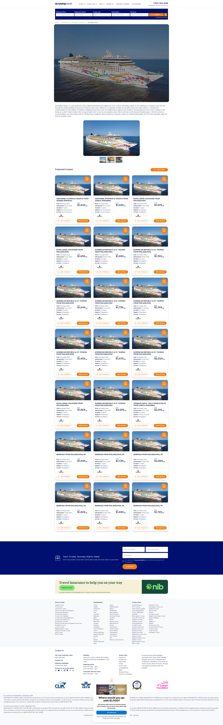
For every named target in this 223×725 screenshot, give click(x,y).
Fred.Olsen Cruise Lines (139, 634)
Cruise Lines (65, 22)
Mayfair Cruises (136, 640)
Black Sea (96, 621)
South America (114, 629)
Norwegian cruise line (78, 22)
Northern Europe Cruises (62, 630)
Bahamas (96, 616)
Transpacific (113, 634)
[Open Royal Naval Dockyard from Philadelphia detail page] (138, 215)
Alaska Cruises (59, 605)
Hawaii (96, 640)
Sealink (151, 623)
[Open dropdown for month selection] (91, 15)
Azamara (134, 614)
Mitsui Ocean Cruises (138, 641)
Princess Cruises (154, 614)
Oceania (112, 618)
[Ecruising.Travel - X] (61, 670)
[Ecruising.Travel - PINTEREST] (70, 670)
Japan (111, 605)
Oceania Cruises (154, 608)
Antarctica (97, 608)
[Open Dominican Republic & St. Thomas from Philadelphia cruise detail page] (111, 237)
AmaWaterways (137, 605)
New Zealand (114, 612)
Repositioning (114, 623)
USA (111, 638)
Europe (96, 636)
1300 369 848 (160, 3)
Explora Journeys (137, 632)
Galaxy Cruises (136, 636)
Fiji (94, 638)
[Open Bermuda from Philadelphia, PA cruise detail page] (73, 441)
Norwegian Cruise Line (156, 607)
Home (57, 22)
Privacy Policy (123, 672)
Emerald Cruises (137, 630)
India (95, 643)
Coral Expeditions (137, 623)
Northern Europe (115, 616)
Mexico (112, 608)
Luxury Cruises (59, 627)
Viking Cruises (153, 629)
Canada (96, 623)
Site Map (136, 715)
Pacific (112, 619)
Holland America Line (138, 638)
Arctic (95, 610)
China (95, 630)
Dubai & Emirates (99, 632)
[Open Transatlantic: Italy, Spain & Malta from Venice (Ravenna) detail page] (138, 420)
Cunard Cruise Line (138, 627)
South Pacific (114, 630)
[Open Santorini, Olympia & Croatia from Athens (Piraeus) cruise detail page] (73, 185)
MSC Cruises (136, 643)
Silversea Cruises (154, 625)
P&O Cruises (152, 610)
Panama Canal (114, 621)
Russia (112, 625)
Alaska (96, 607)
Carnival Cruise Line (138, 618)
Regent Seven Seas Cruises (157, 616)
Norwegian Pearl (93, 22)
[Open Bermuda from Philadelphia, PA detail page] (61, 471)
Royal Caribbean (154, 618)
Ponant (151, 612)
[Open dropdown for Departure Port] (72, 15)
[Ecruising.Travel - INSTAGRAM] (64, 670)
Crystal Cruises (136, 625)
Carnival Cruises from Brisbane (64, 610)
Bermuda (96, 619)
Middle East (113, 610)
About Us (122, 657)
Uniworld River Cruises (156, 627)
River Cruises (59, 634)
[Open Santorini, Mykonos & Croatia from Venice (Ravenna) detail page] (99, 215)
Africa (95, 605)
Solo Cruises (59, 632)
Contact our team (61, 665)
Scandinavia (113, 627)
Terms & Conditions (125, 674)
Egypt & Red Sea (99, 634)
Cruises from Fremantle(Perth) (64, 618)
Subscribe (122, 661)
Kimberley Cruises (60, 625)
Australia (96, 614)
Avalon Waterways (137, 612)
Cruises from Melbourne (62, 619)
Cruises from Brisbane (61, 612)
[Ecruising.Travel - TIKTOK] (73, 670)
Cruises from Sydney (61, 614)
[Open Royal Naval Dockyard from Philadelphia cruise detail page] (150, 185)
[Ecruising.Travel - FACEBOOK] (55, 670)
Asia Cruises (58, 607)
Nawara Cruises (153, 605)
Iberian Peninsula (99, 641)
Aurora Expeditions (138, 610)
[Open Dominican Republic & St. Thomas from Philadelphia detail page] (99, 267)
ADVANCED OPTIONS (161, 17)
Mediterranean (114, 607)
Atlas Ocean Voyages (138, 608)
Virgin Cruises (153, 630)
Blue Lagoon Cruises (138, 616)
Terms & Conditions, (139, 560)
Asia (95, 612)
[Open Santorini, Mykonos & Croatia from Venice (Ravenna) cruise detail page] (111, 185)
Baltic (95, 618)
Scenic (151, 619)
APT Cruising (136, 607)
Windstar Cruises (154, 632)
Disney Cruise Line (137, 629)
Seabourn (152, 621)
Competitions (123, 668)
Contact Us (123, 659)
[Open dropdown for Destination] (128, 15)
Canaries (96, 625)
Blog (120, 670)
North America (114, 614)
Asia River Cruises (60, 608)
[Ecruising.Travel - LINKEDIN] (67, 670)
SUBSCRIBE (130, 566)
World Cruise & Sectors (117, 640)
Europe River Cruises (61, 621)
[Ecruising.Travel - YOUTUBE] (58, 670)
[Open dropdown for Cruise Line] (110, 15)
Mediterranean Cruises (62, 629)
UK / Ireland (113, 636)
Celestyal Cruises (137, 621)
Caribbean (97, 627)
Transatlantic (114, 632)
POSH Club (123, 666)
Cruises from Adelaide (61, 616)
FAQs (121, 664)
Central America (98, 629)
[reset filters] (165, 14)
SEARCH (157, 14)
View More (160, 170)
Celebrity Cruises (137, 619)
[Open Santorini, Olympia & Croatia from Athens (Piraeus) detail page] (61, 215)
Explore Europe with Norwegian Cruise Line (68, 623)
